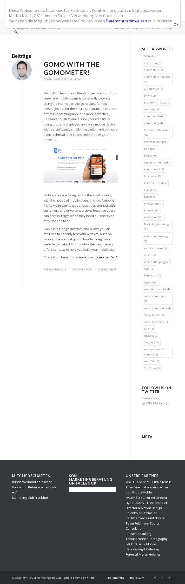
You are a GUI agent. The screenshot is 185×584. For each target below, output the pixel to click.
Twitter (151, 342)
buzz (165, 102)
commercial (153, 116)
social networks (156, 322)
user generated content (154, 351)
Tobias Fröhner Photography (147, 539)
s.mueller (110, 269)
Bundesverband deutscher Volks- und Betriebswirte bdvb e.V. (34, 487)
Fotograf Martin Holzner (143, 554)
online (150, 255)
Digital (48, 79)
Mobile (58, 79)
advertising (153, 63)
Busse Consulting (138, 534)
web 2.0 (151, 361)
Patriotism (152, 275)
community (153, 123)
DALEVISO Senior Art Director (146, 497)
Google (150, 190)
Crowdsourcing (155, 142)
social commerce (155, 298)
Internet (151, 210)
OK (176, 24)
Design (150, 149)
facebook (152, 176)
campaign (152, 109)
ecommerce (154, 169)
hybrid (150, 196)
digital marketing (156, 162)
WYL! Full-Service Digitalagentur (148, 482)
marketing (153, 217)
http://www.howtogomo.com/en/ (93, 257)
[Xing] (169, 577)
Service (150, 282)
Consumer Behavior (157, 132)
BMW (150, 95)
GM (162, 183)
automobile (153, 70)
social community (157, 308)
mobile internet (156, 248)
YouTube (151, 368)
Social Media (72, 79)
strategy (151, 335)
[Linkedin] (162, 577)
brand (149, 102)
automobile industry (157, 79)
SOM (149, 328)
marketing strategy (156, 238)
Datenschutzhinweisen (126, 21)
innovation (152, 203)
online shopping (156, 262)
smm (149, 289)
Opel (149, 268)
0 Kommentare (82, 269)
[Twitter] (155, 577)
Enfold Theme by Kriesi (79, 577)
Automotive (153, 89)
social (164, 289)
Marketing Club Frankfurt (30, 497)
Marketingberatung (156, 226)
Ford (149, 183)
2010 (148, 56)
